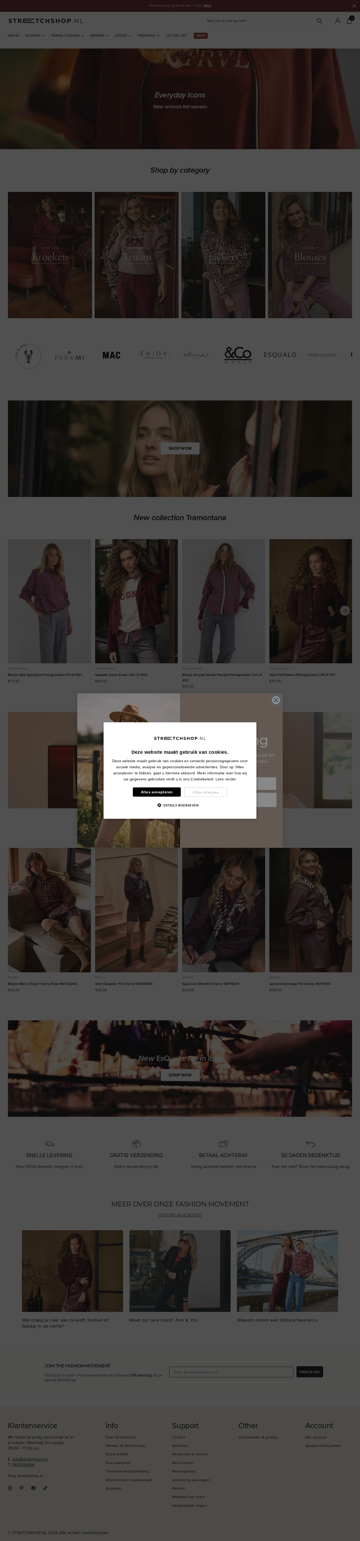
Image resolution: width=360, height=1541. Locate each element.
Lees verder (226, 779)
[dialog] (180, 770)
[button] (180, 805)
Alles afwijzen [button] (206, 792)
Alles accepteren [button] (157, 792)
